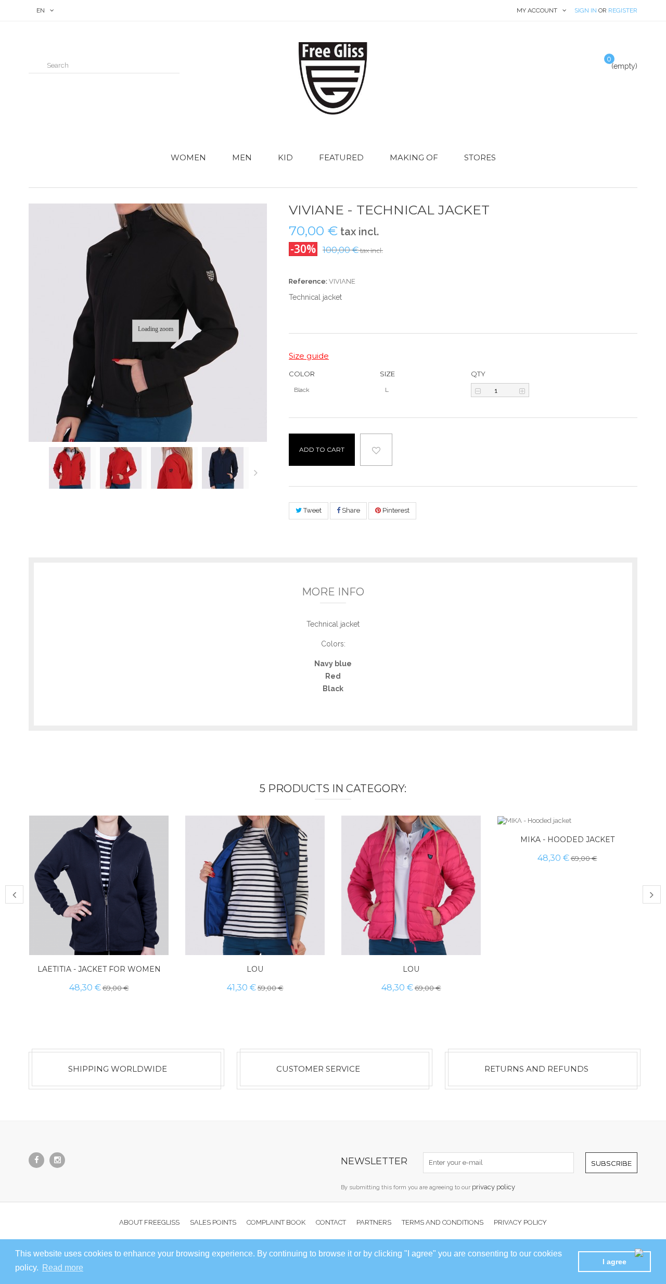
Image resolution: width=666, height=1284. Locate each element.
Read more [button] (62, 1267)
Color (302, 374)
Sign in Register (605, 10)
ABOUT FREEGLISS (149, 1222)
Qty (478, 374)
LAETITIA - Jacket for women (99, 969)
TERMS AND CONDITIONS (442, 1222)
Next (258, 472)
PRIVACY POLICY (520, 1222)
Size (388, 374)
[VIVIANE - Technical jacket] (72, 468)
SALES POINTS (213, 1222)
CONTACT (331, 1222)
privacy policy (493, 1187)
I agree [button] (614, 1261)
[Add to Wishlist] (152, 938)
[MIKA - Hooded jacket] (567, 820)
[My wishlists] (580, 64)
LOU (255, 969)
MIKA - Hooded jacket (567, 839)
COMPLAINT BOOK (276, 1222)
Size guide (309, 356)
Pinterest (395, 510)
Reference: (308, 281)
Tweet (312, 510)
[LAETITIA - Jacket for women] (99, 885)
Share (350, 510)
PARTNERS (373, 1222)
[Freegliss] (333, 78)
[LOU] (255, 885)
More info (333, 592)
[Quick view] (152, 915)
